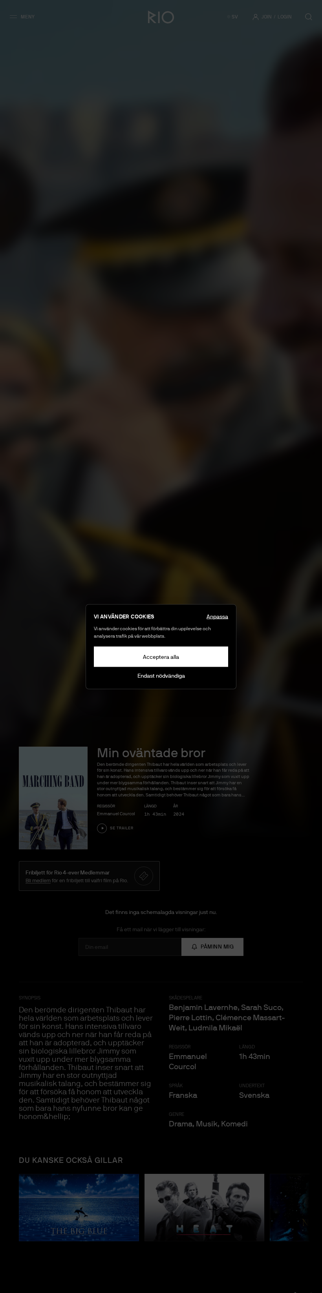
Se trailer (122, 828)
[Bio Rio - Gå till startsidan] (161, 17)
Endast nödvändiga (161, 675)
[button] (25, 17)
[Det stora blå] (79, 1207)
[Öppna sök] (308, 16)
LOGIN (285, 17)
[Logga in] (256, 17)
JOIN (267, 17)
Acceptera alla (161, 656)
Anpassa (217, 616)
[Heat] (205, 1207)
